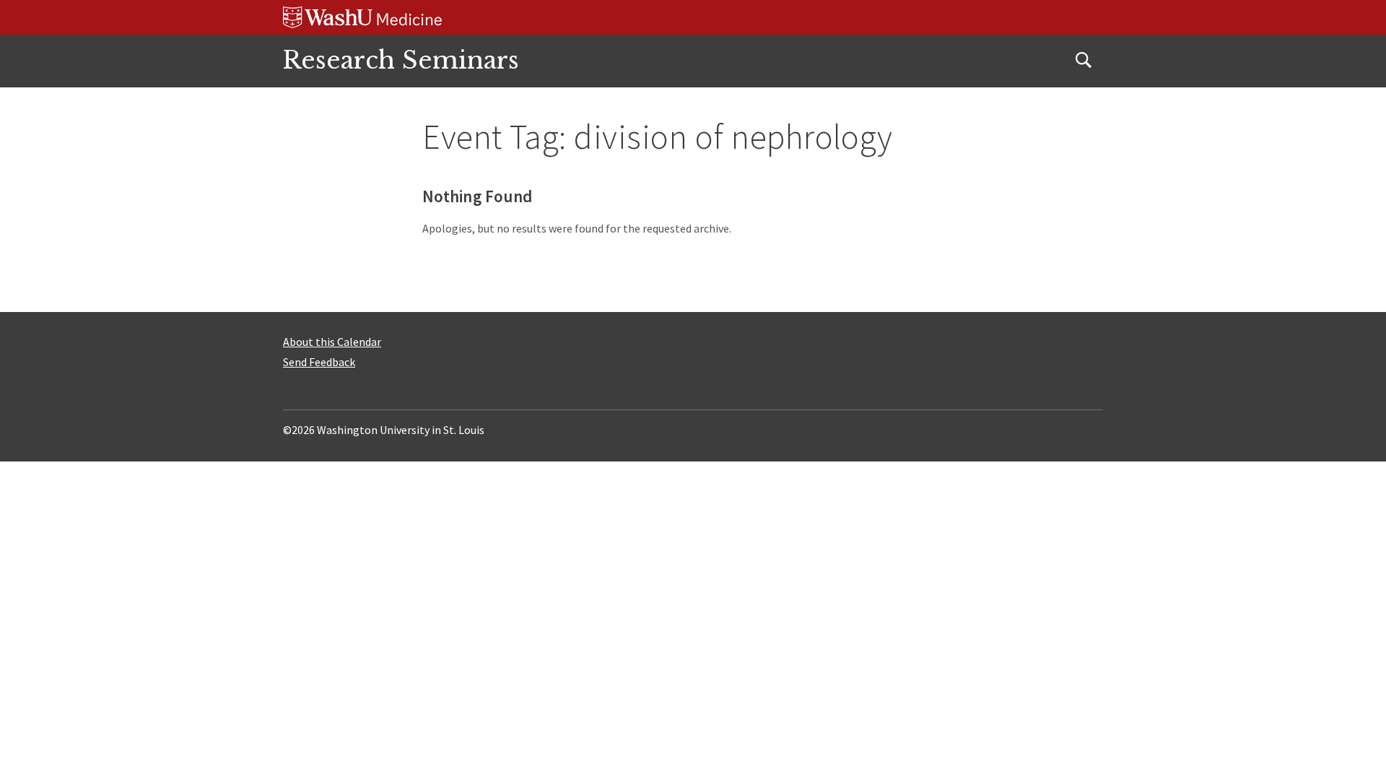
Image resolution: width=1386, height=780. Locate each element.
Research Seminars (401, 60)
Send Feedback (319, 362)
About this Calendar (332, 341)
